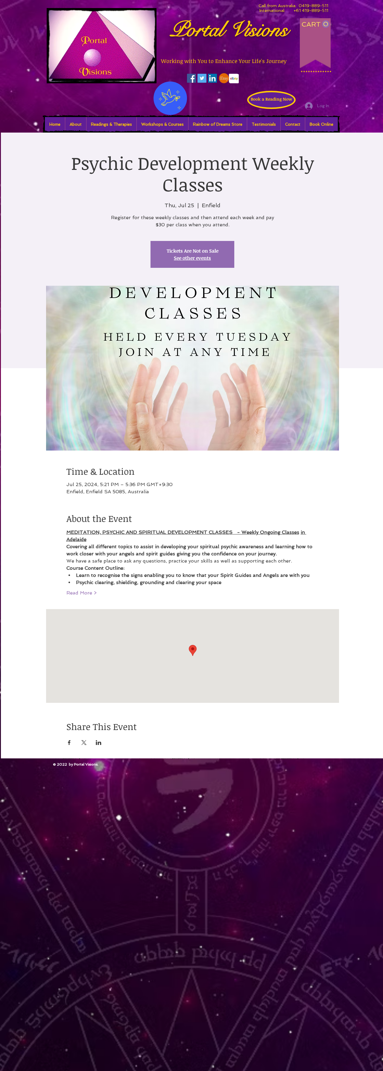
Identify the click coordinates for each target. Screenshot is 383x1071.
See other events (192, 258)
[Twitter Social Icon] (201, 78)
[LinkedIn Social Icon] (212, 78)
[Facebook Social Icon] (191, 78)
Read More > (81, 593)
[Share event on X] (84, 742)
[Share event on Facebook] (69, 742)
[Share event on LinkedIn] (98, 742)
